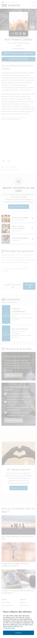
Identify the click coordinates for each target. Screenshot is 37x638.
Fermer (18, 633)
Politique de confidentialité (13, 627)
